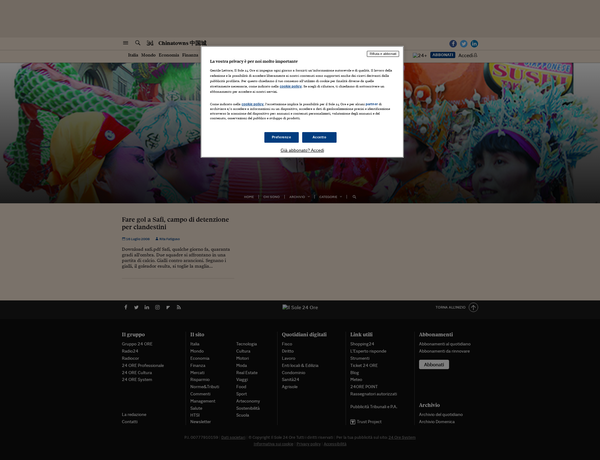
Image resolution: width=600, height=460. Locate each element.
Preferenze (281, 137)
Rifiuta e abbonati (383, 54)
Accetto (319, 137)
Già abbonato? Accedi (302, 150)
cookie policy (291, 86)
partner (372, 104)
